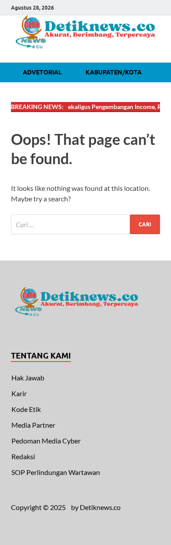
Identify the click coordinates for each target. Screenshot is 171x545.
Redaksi (23, 456)
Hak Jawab (27, 377)
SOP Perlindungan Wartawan (55, 472)
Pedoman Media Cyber (46, 440)
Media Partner (33, 425)
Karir (19, 393)
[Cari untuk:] (85, 224)
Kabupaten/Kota (114, 72)
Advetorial (42, 72)
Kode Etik (26, 409)
